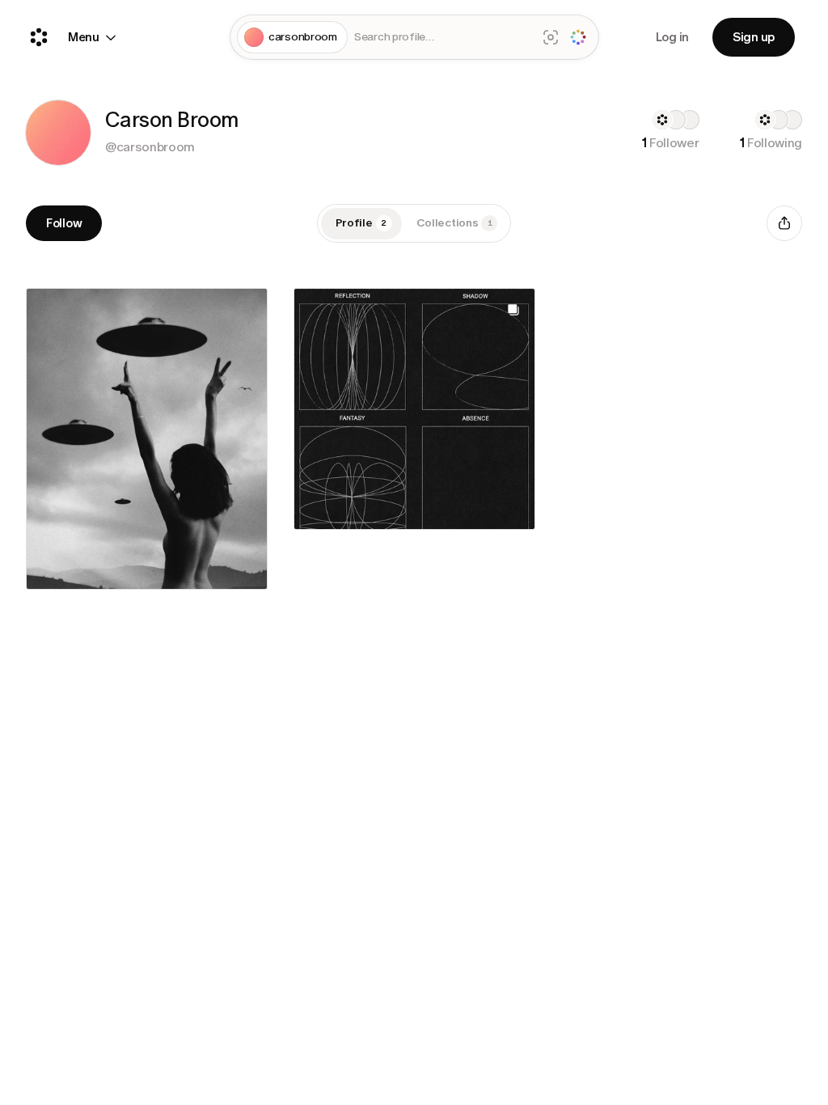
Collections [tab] (454, 223)
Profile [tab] (361, 223)
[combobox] (442, 37)
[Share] (784, 223)
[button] (58, 132)
